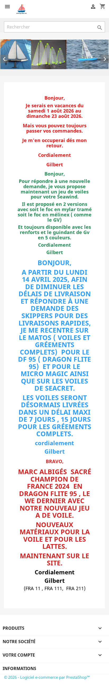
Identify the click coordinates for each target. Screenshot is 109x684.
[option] (54, 54)
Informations (19, 668)
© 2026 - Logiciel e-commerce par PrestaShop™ (47, 677)
